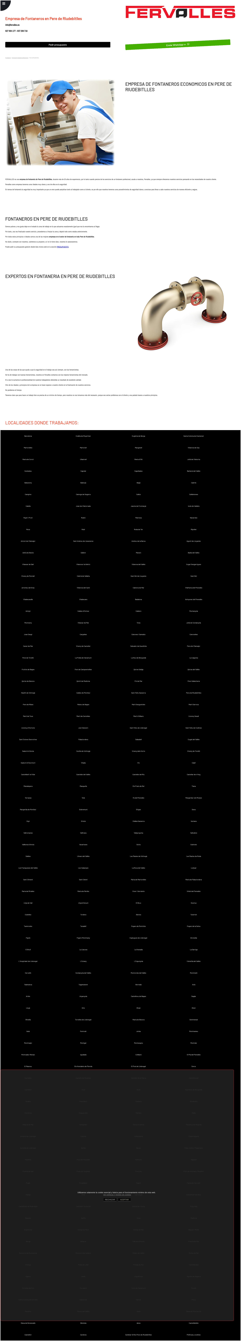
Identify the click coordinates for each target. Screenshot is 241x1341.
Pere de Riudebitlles (193, 693)
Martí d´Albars (138, 716)
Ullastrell (83, 459)
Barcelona (28, 436)
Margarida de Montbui (28, 809)
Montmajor (28, 1043)
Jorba (138, 1031)
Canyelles (83, 634)
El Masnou (28, 1066)
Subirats (193, 844)
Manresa (138, 518)
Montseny (28, 623)
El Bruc (138, 903)
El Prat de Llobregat (138, 1066)
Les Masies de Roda (193, 856)
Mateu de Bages (83, 704)
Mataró (138, 553)
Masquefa (83, 786)
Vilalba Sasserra (139, 821)
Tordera (83, 915)
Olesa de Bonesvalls (28, 1323)
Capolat (83, 471)
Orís (83, 1008)
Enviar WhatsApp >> (176, 44)
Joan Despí (28, 634)
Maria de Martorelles (138, 879)
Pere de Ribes (28, 704)
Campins (28, 494)
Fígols (28, 938)
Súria (138, 844)
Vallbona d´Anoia (28, 844)
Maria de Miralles (28, 891)
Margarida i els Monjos (193, 798)
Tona (138, 623)
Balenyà (83, 483)
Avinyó (28, 611)
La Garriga (194, 949)
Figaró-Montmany (83, 938)
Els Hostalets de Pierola (83, 1066)
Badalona (138, 599)
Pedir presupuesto (58, 44)
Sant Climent (28, 879)
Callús (138, 494)
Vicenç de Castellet (83, 646)
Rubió (83, 518)
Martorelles (28, 448)
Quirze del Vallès (194, 669)
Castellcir (28, 1335)
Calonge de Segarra (83, 494)
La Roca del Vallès (138, 868)
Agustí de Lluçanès (194, 541)
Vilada (83, 763)
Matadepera (28, 786)
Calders (138, 611)
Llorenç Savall (193, 716)
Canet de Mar (28, 646)
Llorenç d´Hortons (28, 728)
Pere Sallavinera (194, 681)
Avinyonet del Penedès (193, 599)
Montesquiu (138, 1043)
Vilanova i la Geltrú (83, 564)
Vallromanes (28, 833)
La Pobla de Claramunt (83, 658)
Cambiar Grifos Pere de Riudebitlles (138, 1335)
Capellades (138, 471)
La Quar (193, 868)
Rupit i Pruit (28, 518)
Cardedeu (28, 471)
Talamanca (28, 985)
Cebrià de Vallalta (83, 576)
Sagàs (193, 996)
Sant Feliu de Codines (194, 728)
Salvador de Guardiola (138, 646)
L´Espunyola (138, 961)
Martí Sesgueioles (138, 704)
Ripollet (194, 529)
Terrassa (28, 798)
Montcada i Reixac (28, 1055)
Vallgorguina (138, 833)
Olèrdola (83, 1323)
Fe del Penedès (138, 798)
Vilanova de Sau (194, 448)
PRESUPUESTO (63, 247)
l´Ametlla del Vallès (194, 961)
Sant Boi (194, 576)
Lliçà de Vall (28, 903)
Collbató (138, 1055)
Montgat (83, 1043)
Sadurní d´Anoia (28, 751)
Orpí (28, 821)
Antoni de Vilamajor (28, 541)
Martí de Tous (28, 716)
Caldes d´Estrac (83, 611)
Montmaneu (193, 1031)
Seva (194, 809)
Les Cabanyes (83, 868)
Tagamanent (83, 985)
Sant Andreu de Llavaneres (83, 541)
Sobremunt (83, 809)
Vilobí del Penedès (194, 891)
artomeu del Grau (28, 588)
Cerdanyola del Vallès (83, 973)
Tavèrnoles (28, 926)
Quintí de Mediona (83, 681)
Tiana (194, 786)
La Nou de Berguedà (138, 658)
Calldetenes (193, 494)
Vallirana (83, 833)
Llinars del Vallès (83, 856)
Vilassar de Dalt (28, 564)
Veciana (194, 821)
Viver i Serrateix (138, 891)
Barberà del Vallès (193, 471)
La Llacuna (83, 949)
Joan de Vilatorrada (83, 506)
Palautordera (83, 739)
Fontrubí (83, 1031)
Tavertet (193, 915)
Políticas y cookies (194, 1335)
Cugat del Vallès (194, 739)
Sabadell (138, 739)
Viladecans (83, 599)
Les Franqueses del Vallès (28, 868)
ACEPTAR (124, 1200)
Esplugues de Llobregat (138, 938)
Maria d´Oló (138, 459)
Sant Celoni (83, 879)
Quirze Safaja (138, 669)
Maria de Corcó (28, 459)
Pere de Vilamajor (193, 646)
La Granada (138, 949)
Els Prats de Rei (138, 786)
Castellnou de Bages (138, 996)
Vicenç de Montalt (28, 576)
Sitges (138, 809)
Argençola (83, 996)
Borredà (138, 985)
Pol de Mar (138, 681)
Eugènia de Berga (138, 436)
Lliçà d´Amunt (83, 903)
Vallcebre (193, 833)
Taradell (83, 926)
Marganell (138, 448)
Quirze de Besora (28, 681)
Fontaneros (8, 57)
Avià (193, 985)
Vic (138, 763)
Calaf (194, 763)
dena (138, 1323)
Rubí (83, 529)
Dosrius (194, 903)
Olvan (139, 1008)
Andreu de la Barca (138, 541)
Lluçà (28, 1008)
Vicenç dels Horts (138, 751)
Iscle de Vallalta (193, 506)
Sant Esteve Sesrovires (28, 739)
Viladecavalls (28, 599)
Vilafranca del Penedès (193, 588)
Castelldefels (193, 1323)
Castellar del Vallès (83, 774)
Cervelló (28, 973)
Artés (28, 996)
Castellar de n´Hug (193, 774)
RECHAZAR (110, 1200)
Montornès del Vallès (138, 973)
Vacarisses (83, 844)
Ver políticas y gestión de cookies (117, 1195)
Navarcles (193, 518)
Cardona (83, 1335)
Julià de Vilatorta (193, 459)
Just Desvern (83, 728)
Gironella (193, 938)
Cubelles (28, 915)
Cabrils (193, 483)
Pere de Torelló (28, 658)
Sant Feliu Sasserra (138, 693)
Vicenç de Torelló (193, 751)
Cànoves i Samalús (138, 634)
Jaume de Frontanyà (138, 506)
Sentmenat (194, 1020)
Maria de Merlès (83, 891)
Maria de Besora (139, 1020)
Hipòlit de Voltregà (28, 693)
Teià (83, 798)
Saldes (28, 856)
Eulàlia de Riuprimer (83, 436)
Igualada (83, 1055)
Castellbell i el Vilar (28, 774)
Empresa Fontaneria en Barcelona (20, 57)
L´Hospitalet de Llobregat (28, 961)
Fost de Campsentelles (83, 669)
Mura (28, 529)
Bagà (138, 483)
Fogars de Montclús (138, 926)
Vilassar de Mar (83, 623)
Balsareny (28, 483)
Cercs (193, 1066)
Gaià (28, 1031)
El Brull (28, 949)
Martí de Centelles (83, 716)
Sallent (83, 553)
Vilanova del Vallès (138, 564)
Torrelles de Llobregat (83, 1020)
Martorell (83, 448)
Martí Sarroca (194, 704)
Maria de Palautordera (193, 879)
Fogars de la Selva (193, 926)
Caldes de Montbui (83, 693)
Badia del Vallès (193, 553)
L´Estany (83, 961)
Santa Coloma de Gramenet (193, 436)
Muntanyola (193, 611)
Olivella (28, 1020)
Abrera (138, 915)
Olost (194, 1008)
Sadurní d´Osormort (28, 763)
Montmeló (193, 973)
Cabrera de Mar (138, 588)
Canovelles (194, 634)
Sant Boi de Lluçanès (138, 576)
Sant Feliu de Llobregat (138, 728)
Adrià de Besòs (28, 553)
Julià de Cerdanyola (193, 623)
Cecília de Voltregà (83, 751)
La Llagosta (193, 658)
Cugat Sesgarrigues (193, 564)
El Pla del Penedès (194, 1055)
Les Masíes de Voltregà (138, 856)
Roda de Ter (138, 529)
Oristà (83, 821)
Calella (28, 506)
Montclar (193, 1043)
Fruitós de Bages (28, 669)
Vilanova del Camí (83, 588)
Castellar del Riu (138, 774)
